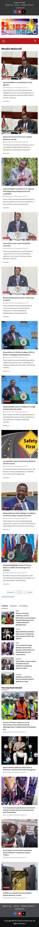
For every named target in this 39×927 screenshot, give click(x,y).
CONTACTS (20, 8)
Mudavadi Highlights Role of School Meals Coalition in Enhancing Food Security (17, 567)
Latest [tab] (4, 605)
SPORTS (18, 629)
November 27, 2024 (20, 248)
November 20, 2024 (20, 357)
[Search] (35, 41)
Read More (6, 101)
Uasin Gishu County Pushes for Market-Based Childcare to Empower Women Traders (17, 852)
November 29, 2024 (20, 142)
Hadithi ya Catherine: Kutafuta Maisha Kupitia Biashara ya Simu (25, 679)
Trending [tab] (23, 605)
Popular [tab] (13, 605)
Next (30, 592)
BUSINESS (18, 659)
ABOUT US (9, 5)
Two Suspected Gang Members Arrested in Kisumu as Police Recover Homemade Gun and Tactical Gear (25, 649)
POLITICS (6, 77)
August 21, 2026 (20, 732)
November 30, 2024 (20, 87)
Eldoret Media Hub (9, 87)
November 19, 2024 (20, 412)
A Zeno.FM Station (7, 596)
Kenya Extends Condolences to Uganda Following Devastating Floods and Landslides (18, 191)
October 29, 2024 (20, 573)
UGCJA (17, 5)
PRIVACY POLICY (27, 5)
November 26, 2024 (20, 303)
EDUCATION (7, 401)
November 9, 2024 (20, 518)
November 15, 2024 (20, 466)
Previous (10, 592)
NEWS (5, 131)
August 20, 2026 (20, 898)
